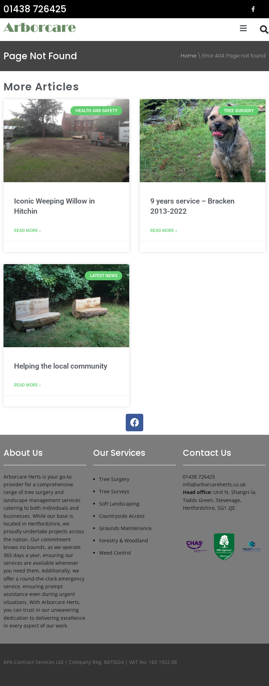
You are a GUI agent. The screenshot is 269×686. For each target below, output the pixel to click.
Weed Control (115, 552)
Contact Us (207, 453)
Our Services (119, 453)
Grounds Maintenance (125, 528)
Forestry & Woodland (123, 540)
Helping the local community (60, 366)
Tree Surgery (114, 479)
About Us (23, 453)
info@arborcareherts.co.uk (214, 484)
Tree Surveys (114, 491)
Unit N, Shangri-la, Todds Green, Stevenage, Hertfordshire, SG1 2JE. (220, 500)
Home (188, 55)
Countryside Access (122, 516)
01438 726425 (35, 9)
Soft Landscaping (119, 503)
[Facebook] (134, 422)
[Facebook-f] (253, 9)
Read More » (27, 230)
